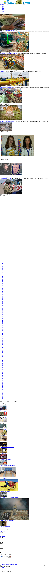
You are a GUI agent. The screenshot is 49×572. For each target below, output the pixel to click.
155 (2, 296)
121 (2, 274)
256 (2, 361)
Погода (1, 530)
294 (2, 386)
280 (2, 377)
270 (2, 370)
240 (2, 351)
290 (2, 383)
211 (2, 332)
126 (2, 277)
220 (2, 338)
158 (2, 298)
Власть (2, 7)
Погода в (2, 531)
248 (2, 356)
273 (2, 372)
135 (2, 283)
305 (2, 393)
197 (2, 323)
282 (2, 378)
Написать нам (3, 568)
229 (2, 344)
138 (2, 285)
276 (2, 374)
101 (2, 261)
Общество (5, 478)
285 (2, 380)
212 (2, 333)
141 (2, 287)
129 (2, 279)
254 (2, 360)
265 (2, 367)
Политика (3, 8)
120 (2, 273)
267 (2, 368)
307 (2, 394)
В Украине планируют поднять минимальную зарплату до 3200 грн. (8, 31)
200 (2, 325)
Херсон (3, 6)
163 (2, 301)
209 (2, 331)
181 (2, 313)
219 (2, 337)
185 (2, 315)
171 (2, 306)
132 (2, 281)
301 (2, 390)
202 (2, 326)
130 (2, 280)
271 (2, 371)
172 (2, 307)
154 (2, 295)
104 (2, 263)
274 (2, 373)
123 (2, 275)
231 (2, 345)
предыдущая (6, 195)
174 (2, 308)
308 (2, 395)
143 (2, 288)
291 (2, 384)
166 (2, 303)
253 (2, 359)
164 (2, 302)
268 (2, 369)
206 (2, 329)
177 (2, 310)
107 (2, 265)
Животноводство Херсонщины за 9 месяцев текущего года (7, 121)
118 (2, 272)
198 (2, 324)
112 (2, 268)
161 (2, 300)
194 (2, 321)
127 (2, 278)
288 (2, 382)
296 (2, 387)
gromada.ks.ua (2, 4)
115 (2, 270)
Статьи (5, 411)
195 (2, 322)
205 (2, 328)
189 (2, 318)
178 (2, 311)
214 (2, 334)
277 (2, 375)
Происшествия (3, 9)
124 (2, 276)
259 (2, 363)
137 (2, 284)
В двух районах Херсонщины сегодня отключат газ (6, 87)
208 (2, 330)
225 (2, 341)
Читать (15, 30)
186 (2, 316)
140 (2, 286)
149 (2, 292)
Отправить (15, 401)
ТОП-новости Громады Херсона (10, 30)
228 (2, 343)
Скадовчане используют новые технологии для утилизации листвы (8, 53)
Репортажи (3, 11)
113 (2, 269)
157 (2, 297)
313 (2, 398)
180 (2, 312)
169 (2, 305)
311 (2, 397)
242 (2, 352)
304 (2, 392)
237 (2, 349)
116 (2, 271)
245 (2, 354)
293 (2, 385)
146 (2, 290)
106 (2, 264)
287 (2, 381)
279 (2, 376)
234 (2, 347)
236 (2, 348)
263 (2, 366)
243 (2, 353)
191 (2, 319)
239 (2, 350)
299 (2, 389)
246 (2, 355)
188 (2, 317)
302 (2, 391)
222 (2, 339)
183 (2, 314)
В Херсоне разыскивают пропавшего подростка (6, 178)
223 (2, 340)
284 (2, 379)
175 (2, 309)
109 (2, 266)
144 (2, 289)
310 (2, 396)
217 (2, 336)
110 (2, 267)
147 (2, 291)
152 (2, 294)
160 (2, 299)
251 (2, 358)
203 (2, 327)
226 (2, 342)
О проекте (3, 567)
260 (2, 364)
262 (2, 365)
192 (2, 320)
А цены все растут (2, 71)
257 (2, 362)
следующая (9, 195)
